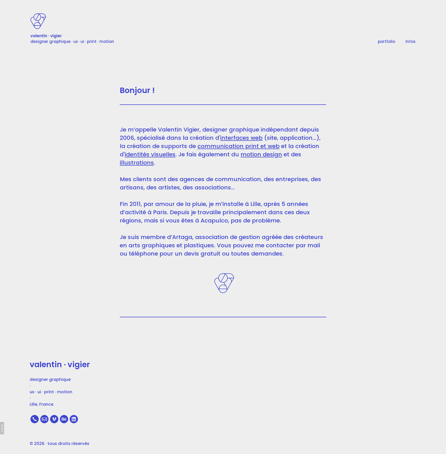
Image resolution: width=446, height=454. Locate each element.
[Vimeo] (54, 419)
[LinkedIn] (74, 419)
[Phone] (34, 419)
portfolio (386, 41)
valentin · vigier (60, 364)
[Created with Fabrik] (2, 428)
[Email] (44, 419)
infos (410, 41)
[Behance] (64, 419)
